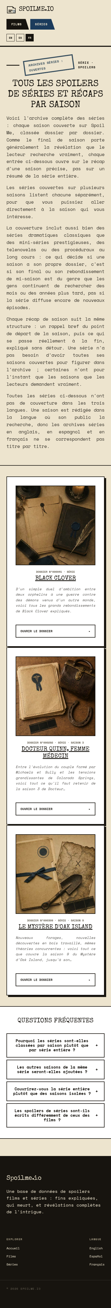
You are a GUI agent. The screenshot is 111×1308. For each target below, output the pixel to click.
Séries (41, 24)
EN (10, 38)
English (96, 1248)
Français (97, 1264)
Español (96, 1256)
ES (20, 38)
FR (29, 38)
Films (16, 24)
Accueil (13, 1248)
